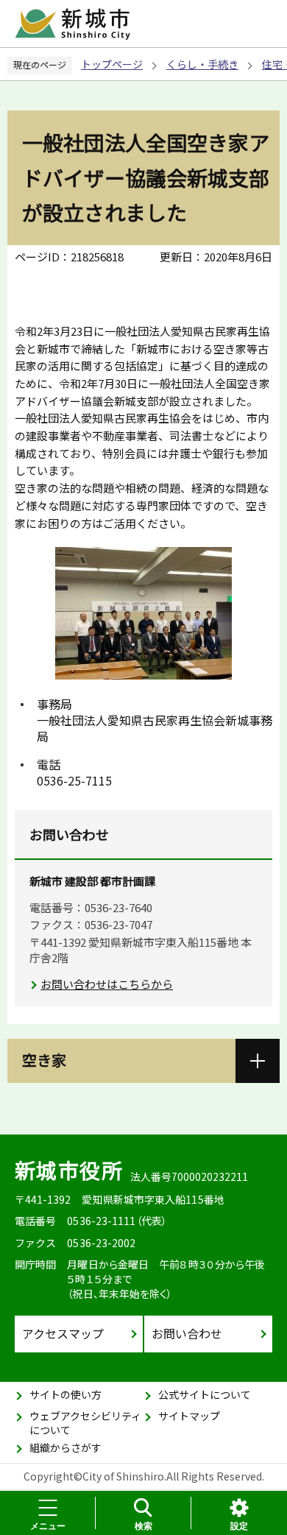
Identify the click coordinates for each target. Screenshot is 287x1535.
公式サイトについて (204, 1394)
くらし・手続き (202, 64)
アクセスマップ (63, 1333)
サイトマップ (189, 1415)
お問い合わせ (187, 1333)
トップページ (112, 64)
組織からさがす (65, 1447)
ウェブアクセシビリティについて (85, 1423)
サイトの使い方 (65, 1394)
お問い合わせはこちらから (106, 984)
